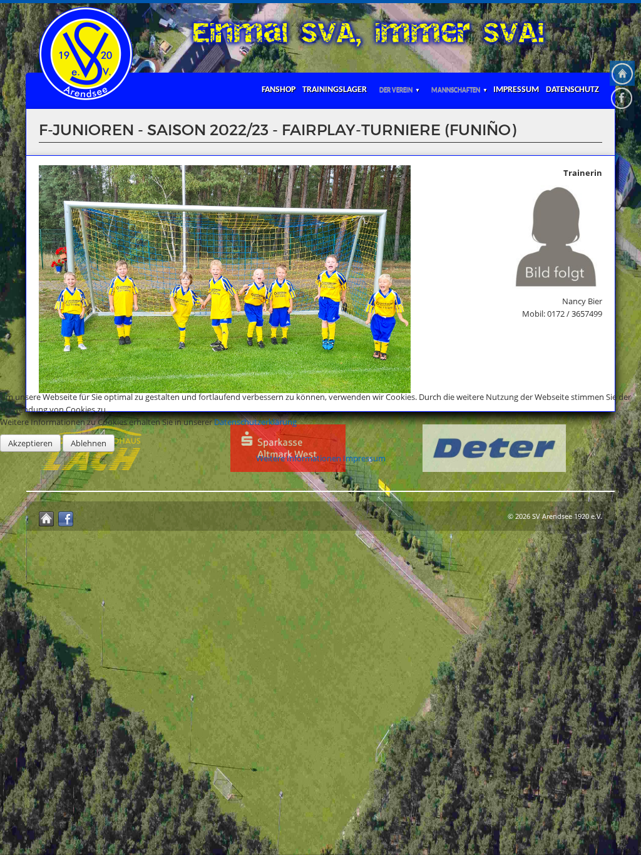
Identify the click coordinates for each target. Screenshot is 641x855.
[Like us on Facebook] (622, 98)
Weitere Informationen (298, 458)
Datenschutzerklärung (255, 421)
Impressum (364, 458)
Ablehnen (88, 443)
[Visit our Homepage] (622, 73)
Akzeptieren (30, 443)
